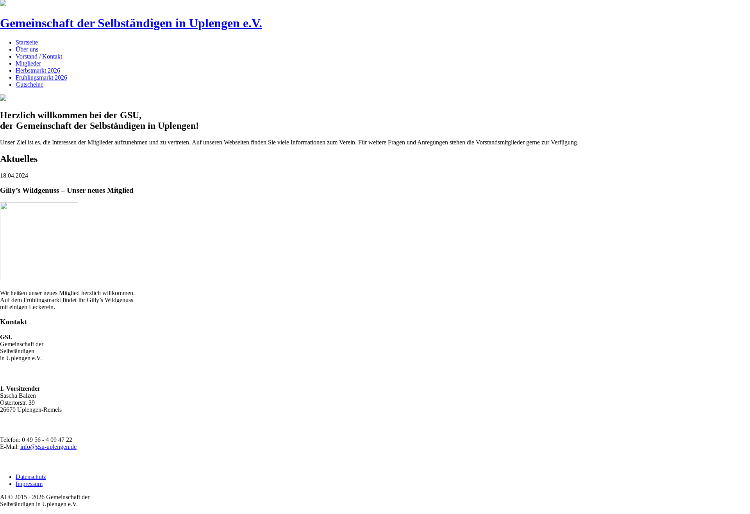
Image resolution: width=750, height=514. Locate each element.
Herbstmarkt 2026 (38, 70)
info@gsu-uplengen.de (48, 446)
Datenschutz (31, 476)
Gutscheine (29, 84)
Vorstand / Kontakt (39, 56)
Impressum (29, 483)
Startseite (27, 42)
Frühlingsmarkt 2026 (41, 77)
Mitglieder (28, 63)
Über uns (27, 49)
